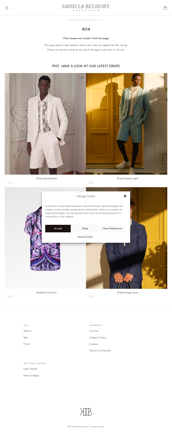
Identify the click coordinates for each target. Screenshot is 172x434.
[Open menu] (7, 8)
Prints (27, 343)
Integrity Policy (85, 236)
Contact (94, 330)
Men (26, 337)
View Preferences (112, 228)
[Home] (86, 8)
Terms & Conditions (100, 350)
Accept (58, 228)
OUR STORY (30, 369)
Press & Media (31, 375)
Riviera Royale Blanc (46, 178)
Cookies (94, 343)
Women (28, 330)
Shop (26, 325)
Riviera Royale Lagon (128, 178)
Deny (85, 228)
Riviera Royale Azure (127, 292)
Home (72, 19)
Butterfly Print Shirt (46, 292)
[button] (125, 196)
